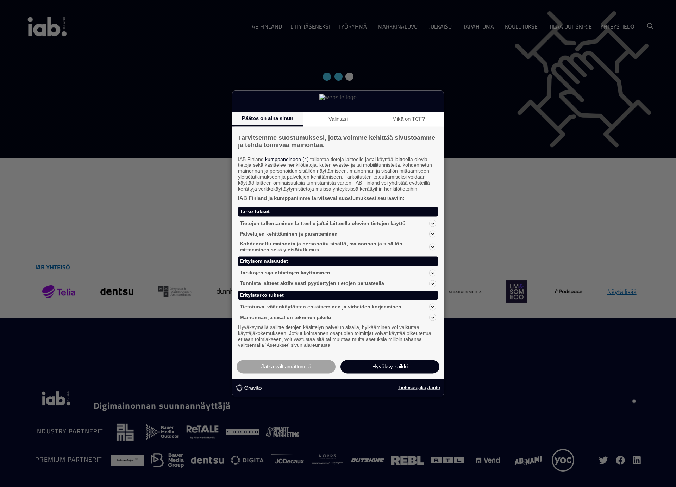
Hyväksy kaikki (390, 366)
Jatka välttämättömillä (286, 366)
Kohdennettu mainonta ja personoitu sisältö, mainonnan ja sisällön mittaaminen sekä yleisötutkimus (321, 247)
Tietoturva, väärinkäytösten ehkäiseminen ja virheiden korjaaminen (320, 307)
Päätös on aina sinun (267, 118)
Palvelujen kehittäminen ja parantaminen (289, 234)
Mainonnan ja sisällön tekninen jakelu (285, 317)
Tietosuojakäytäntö (419, 388)
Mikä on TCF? (408, 119)
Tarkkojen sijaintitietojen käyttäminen (285, 273)
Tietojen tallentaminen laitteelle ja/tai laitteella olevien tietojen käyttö (323, 223)
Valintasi (338, 119)
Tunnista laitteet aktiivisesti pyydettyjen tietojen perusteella (312, 283)
